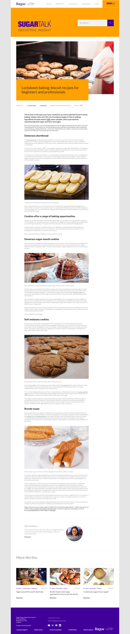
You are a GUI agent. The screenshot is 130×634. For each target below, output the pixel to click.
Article (19, 588)
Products (99, 588)
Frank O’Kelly (59, 588)
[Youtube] (49, 625)
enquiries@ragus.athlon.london (57, 620)
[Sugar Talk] (34, 27)
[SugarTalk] (110, 4)
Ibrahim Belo (93, 588)
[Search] (110, 23)
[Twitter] (53, 625)
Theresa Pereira (32, 105)
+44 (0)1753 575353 (54, 618)
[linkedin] (60, 625)
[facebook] (56, 625)
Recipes (65, 588)
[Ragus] (20, 4)
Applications (43, 105)
